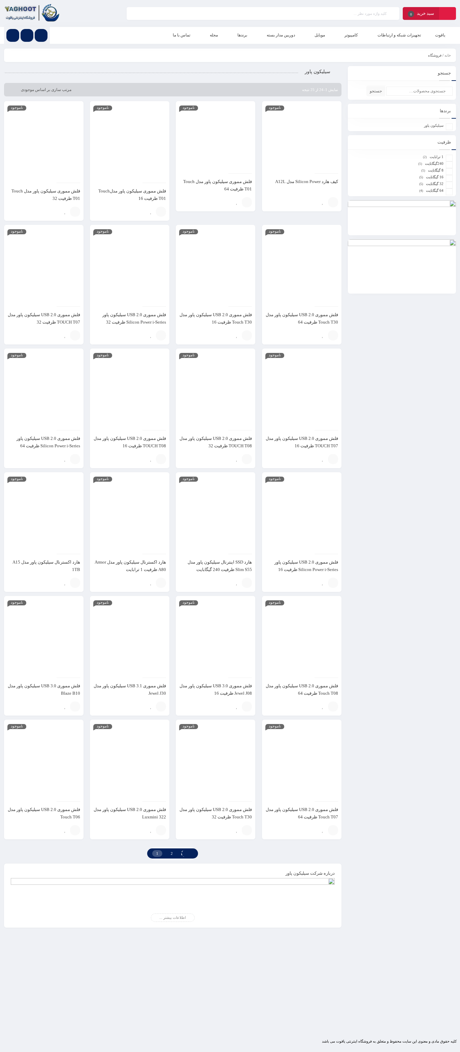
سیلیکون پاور (433, 125)
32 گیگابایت (434, 184)
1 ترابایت (436, 157)
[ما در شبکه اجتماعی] (12, 35)
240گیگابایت (434, 163)
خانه (448, 55)
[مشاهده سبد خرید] (447, 14)
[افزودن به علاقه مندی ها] (323, 202)
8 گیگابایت (435, 170)
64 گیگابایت (434, 190)
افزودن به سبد (333, 202)
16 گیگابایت (434, 177)
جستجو (376, 91)
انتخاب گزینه (247, 202)
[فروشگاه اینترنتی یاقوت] (32, 13)
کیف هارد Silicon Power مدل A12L (306, 181)
